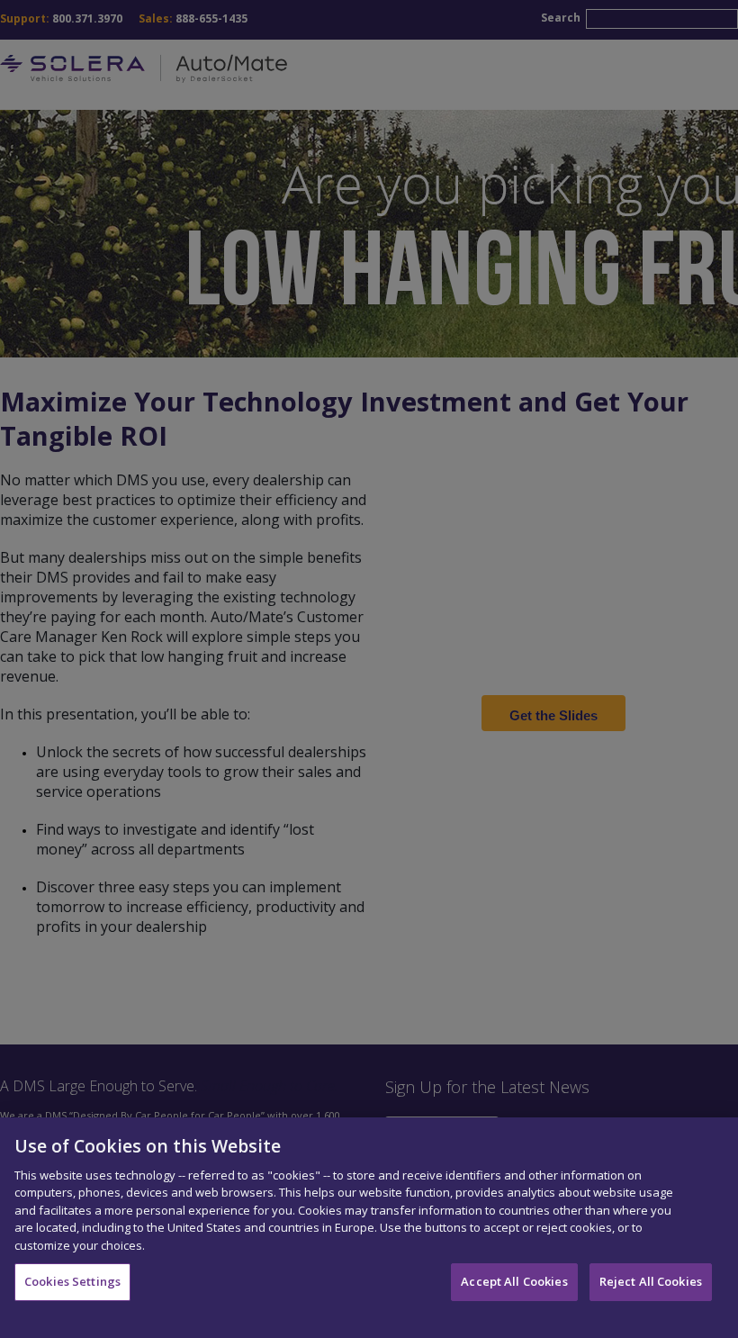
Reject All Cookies (650, 1281)
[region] (369, 1227)
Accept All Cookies (514, 1281)
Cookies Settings (72, 1281)
